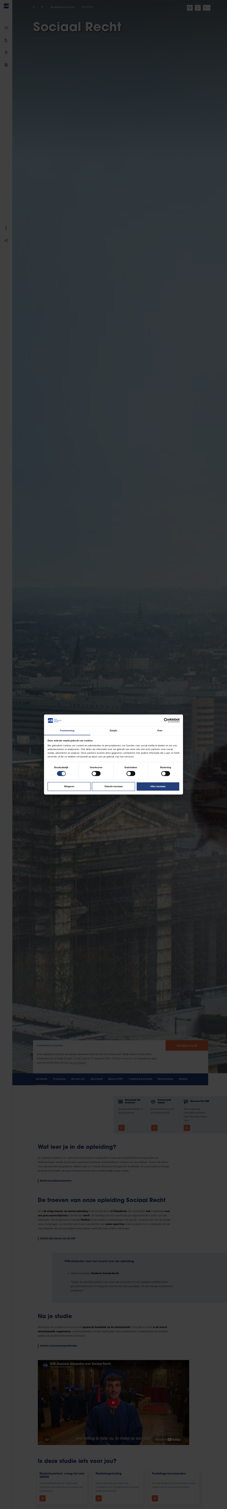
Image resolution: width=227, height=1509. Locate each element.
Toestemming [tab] (67, 730)
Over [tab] (159, 730)
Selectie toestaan (113, 786)
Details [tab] (113, 730)
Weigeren (69, 786)
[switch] (96, 773)
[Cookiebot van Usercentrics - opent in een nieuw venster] (166, 720)
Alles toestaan (158, 786)
